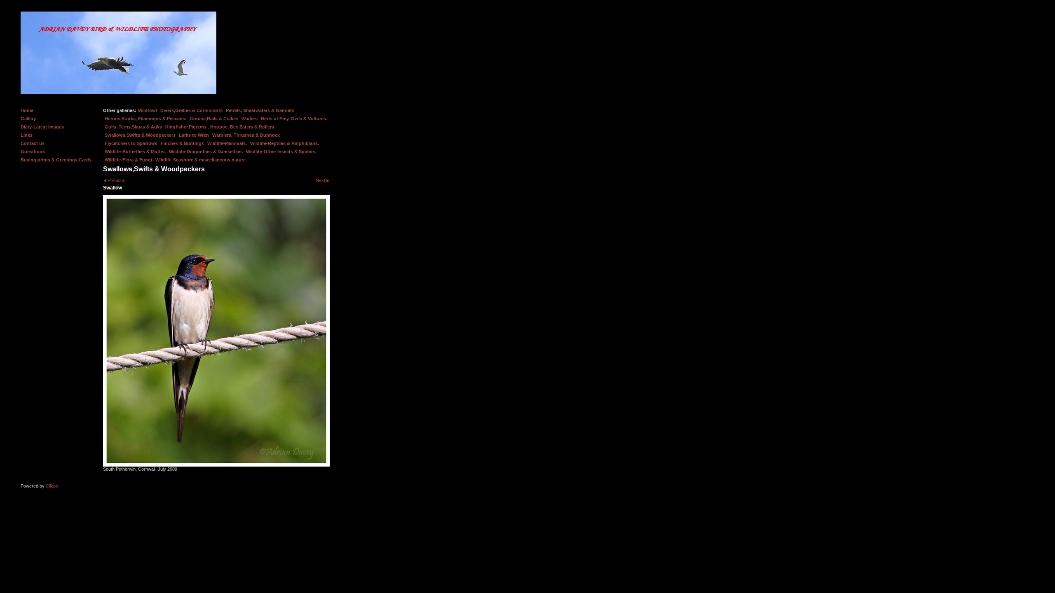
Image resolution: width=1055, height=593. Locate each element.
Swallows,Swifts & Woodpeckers (140, 135)
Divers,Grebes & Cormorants (191, 110)
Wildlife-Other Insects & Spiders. (281, 151)
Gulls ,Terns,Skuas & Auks (133, 126)
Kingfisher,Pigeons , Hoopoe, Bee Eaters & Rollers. (220, 126)
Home (27, 110)
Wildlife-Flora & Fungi (128, 159)
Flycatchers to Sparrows (131, 143)
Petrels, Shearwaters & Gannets (260, 110)
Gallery (28, 118)
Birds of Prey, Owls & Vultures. (294, 118)
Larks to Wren (194, 135)
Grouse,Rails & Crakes (214, 118)
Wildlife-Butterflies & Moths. (135, 151)
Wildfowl (147, 110)
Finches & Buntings (182, 143)
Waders (249, 118)
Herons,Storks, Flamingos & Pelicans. (145, 118)
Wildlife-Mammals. (227, 143)
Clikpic (52, 485)
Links (27, 135)
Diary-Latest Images (42, 126)
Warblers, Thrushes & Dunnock (246, 135)
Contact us (33, 143)
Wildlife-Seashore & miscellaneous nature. (201, 159)
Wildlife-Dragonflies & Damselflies (206, 151)
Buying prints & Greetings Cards (56, 159)
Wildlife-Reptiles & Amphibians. (284, 143)
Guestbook (33, 151)
